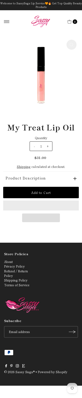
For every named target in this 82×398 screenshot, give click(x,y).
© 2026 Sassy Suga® (19, 371)
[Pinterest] (11, 366)
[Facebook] (6, 366)
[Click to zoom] (72, 45)
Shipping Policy (16, 280)
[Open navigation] (6, 21)
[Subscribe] (72, 332)
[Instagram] (17, 366)
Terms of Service (16, 285)
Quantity (41, 137)
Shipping (24, 166)
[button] (41, 205)
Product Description (25, 178)
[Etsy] (23, 366)
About (8, 261)
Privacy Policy (14, 266)
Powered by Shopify (52, 371)
